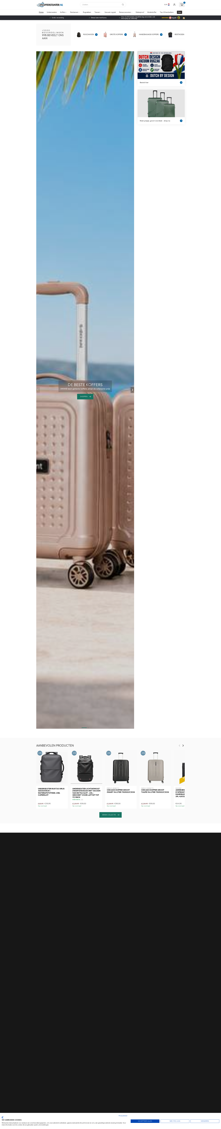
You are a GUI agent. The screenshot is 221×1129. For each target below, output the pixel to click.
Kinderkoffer (151, 12)
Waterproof (140, 12)
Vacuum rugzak (110, 12)
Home (41, 12)
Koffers (62, 12)
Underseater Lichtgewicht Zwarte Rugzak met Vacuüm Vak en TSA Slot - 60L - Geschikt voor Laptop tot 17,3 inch (86, 793)
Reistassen (74, 12)
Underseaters (52, 12)
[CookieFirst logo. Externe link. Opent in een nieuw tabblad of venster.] (2, 1117)
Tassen (97, 12)
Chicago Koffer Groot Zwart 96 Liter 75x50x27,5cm (121, 791)
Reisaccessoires (125, 12)
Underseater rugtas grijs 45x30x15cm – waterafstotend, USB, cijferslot (51, 792)
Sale (179, 12)
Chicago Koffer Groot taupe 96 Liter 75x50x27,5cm (155, 791)
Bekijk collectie (109, 815)
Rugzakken (87, 12)
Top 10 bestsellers (167, 12)
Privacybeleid (123, 1116)
